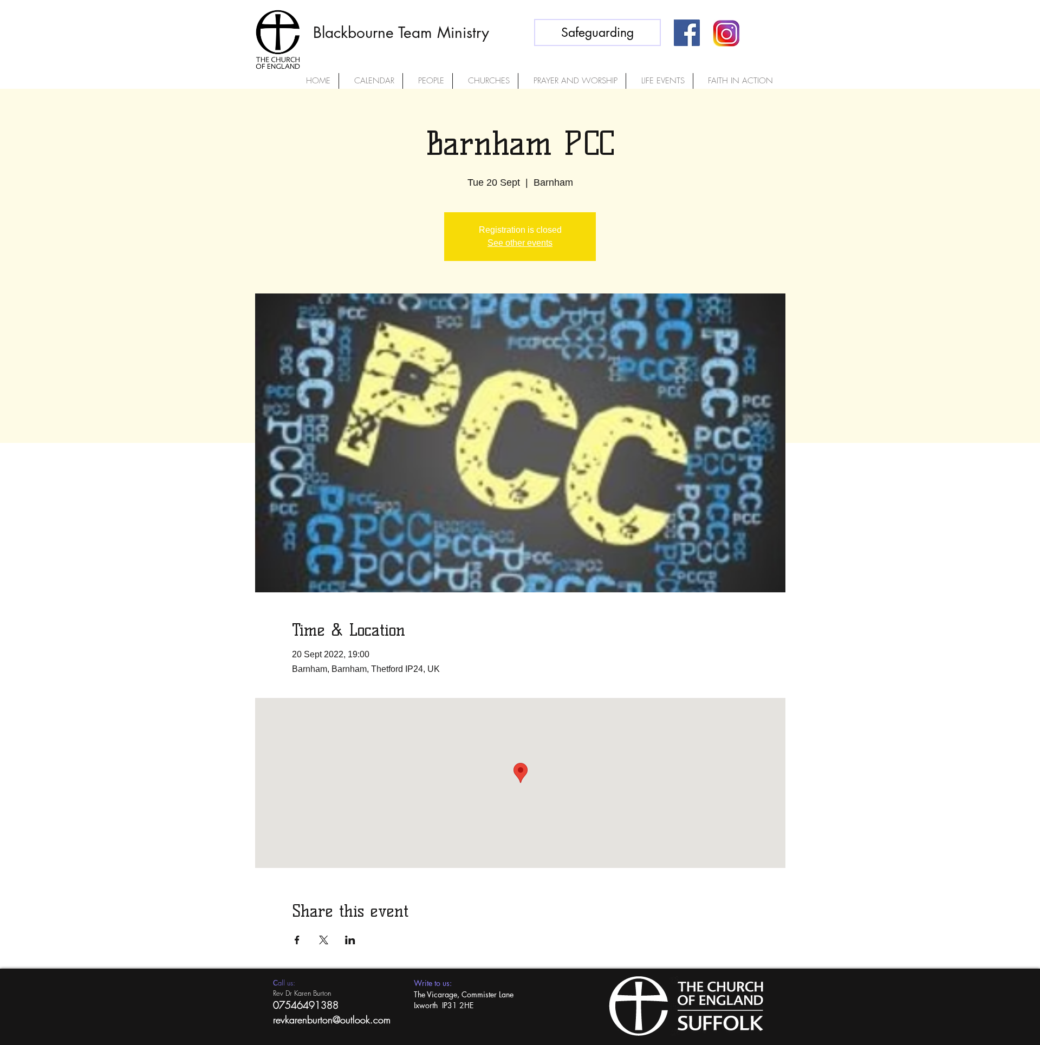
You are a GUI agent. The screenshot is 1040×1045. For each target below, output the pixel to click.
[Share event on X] (323, 940)
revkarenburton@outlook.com (332, 1019)
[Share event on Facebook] (297, 940)
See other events (519, 242)
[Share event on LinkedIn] (350, 940)
